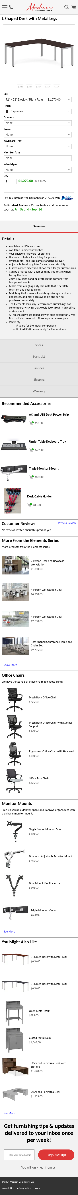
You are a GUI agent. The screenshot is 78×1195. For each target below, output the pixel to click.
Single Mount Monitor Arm (45, 829)
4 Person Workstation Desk (46, 590)
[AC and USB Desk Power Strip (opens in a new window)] (13, 423)
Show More (10, 665)
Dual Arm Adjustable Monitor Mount (50, 856)
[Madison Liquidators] (39, 10)
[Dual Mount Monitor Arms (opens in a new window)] (14, 897)
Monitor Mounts (17, 804)
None (9, 123)
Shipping (39, 380)
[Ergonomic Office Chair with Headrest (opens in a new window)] (14, 765)
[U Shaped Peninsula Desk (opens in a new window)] (15, 1100)
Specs (39, 345)
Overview (39, 226)
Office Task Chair (39, 778)
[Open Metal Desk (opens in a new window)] (14, 1025)
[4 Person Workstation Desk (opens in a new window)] (15, 600)
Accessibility (8, 1188)
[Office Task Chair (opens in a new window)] (14, 792)
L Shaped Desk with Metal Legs (49, 957)
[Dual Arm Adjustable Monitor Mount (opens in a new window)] (14, 870)
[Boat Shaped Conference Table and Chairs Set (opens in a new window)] (15, 654)
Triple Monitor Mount (43, 910)
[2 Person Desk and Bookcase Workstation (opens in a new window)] (15, 573)
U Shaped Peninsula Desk (45, 1092)
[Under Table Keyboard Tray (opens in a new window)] (13, 453)
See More (9, 931)
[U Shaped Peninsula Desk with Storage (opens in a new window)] (15, 1076)
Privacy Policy (24, 1188)
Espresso (16, 111)
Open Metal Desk (39, 1011)
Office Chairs (13, 675)
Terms (37, 1188)
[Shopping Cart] (73, 8)
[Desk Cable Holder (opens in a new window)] (12, 512)
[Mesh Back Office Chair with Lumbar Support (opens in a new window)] (14, 738)
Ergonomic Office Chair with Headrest (51, 751)
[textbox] (19, 1154)
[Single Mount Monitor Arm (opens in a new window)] (14, 843)
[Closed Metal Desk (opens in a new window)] (14, 1052)
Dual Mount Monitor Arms (44, 883)
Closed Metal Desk (40, 1038)
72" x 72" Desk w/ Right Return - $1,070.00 (33, 99)
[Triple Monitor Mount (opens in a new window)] (13, 480)
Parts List (39, 357)
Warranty (39, 391)
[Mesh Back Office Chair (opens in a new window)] (14, 711)
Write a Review (67, 523)
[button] (56, 1154)
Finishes (39, 368)
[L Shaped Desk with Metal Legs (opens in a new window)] (15, 964)
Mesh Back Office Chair (43, 697)
